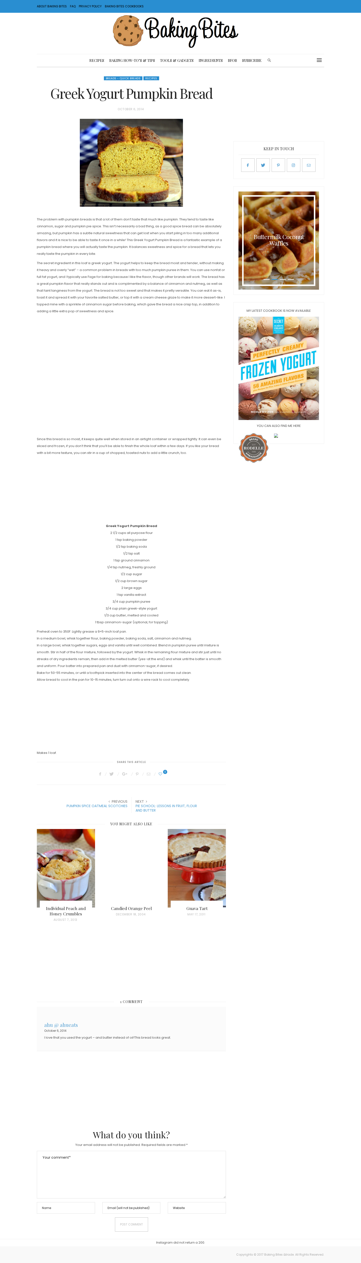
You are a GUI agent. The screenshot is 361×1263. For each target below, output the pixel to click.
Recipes (96, 60)
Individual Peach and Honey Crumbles (66, 911)
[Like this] (161, 774)
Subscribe (252, 60)
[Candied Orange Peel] (131, 868)
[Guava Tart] (197, 868)
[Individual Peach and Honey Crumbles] (66, 868)
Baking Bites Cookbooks (124, 6)
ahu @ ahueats (61, 1024)
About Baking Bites (52, 6)
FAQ (73, 6)
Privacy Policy (90, 6)
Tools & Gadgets (177, 60)
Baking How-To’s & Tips (132, 60)
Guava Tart (197, 908)
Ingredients (211, 60)
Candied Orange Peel (131, 908)
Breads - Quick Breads (123, 78)
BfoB (232, 60)
